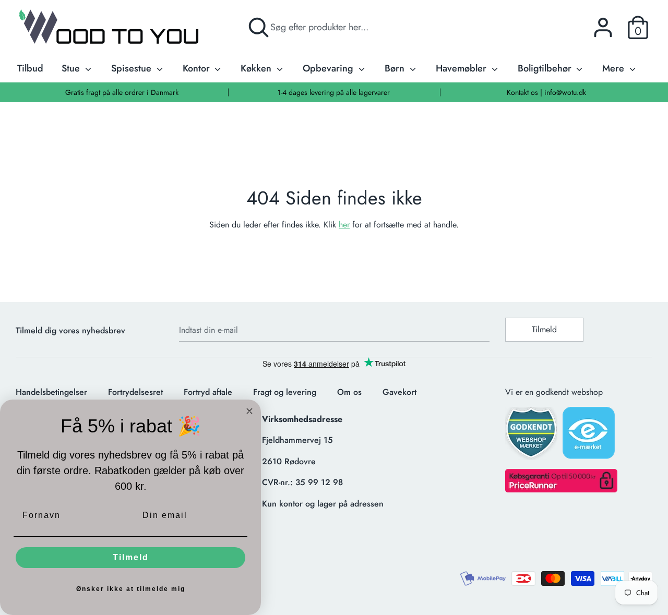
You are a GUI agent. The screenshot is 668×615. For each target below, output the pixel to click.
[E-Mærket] (590, 436)
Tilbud (30, 68)
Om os (349, 392)
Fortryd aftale (208, 392)
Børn (396, 68)
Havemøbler (462, 68)
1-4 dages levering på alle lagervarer (334, 92)
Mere (614, 68)
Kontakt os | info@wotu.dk (546, 92)
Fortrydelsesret (135, 392)
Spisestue (132, 68)
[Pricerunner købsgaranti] (561, 490)
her (344, 225)
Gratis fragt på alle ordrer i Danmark (121, 92)
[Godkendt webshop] (532, 436)
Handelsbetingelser (51, 392)
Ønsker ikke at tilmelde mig (130, 589)
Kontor (197, 68)
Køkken (257, 68)
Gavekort (399, 392)
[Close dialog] (249, 411)
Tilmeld (544, 329)
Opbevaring (329, 68)
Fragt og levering (284, 392)
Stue (72, 68)
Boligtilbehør (546, 68)
